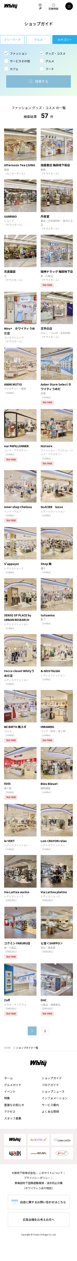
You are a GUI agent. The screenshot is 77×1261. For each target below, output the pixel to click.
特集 (7, 1098)
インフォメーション (55, 1098)
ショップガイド (52, 1078)
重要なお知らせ (14, 1105)
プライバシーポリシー (37, 1178)
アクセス (9, 1111)
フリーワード (12, 40)
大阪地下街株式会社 (23, 1173)
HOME (7, 1047)
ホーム (8, 1078)
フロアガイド (50, 1085)
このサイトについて (51, 1173)
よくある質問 (50, 1111)
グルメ (38, 40)
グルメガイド (12, 1085)
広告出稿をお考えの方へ (38, 1219)
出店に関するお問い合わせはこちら (43, 1202)
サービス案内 (50, 1105)
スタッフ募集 (12, 1118)
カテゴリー (64, 40)
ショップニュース (53, 1091)
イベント (10, 1091)
